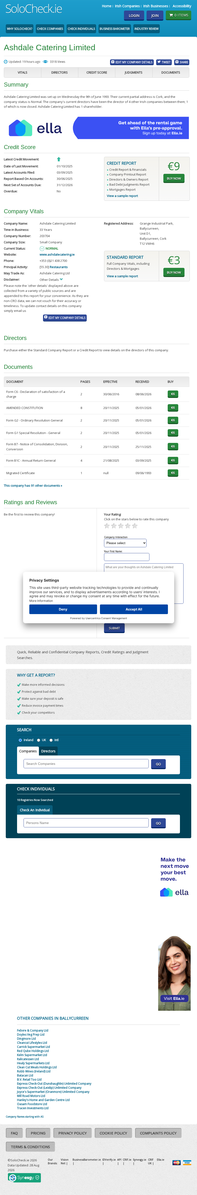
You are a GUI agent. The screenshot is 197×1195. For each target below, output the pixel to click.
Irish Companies (127, 6)
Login (134, 15)
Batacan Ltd (25, 1075)
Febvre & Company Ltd (32, 1030)
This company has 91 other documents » (33, 485)
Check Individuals (81, 29)
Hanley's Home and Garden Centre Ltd (43, 1100)
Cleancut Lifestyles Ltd (32, 1043)
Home (106, 6)
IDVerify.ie (109, 1159)
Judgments (133, 72)
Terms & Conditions (30, 1146)
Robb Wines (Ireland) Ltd (33, 1071)
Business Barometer (115, 29)
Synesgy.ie (139, 1159)
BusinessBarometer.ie (87, 1159)
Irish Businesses (155, 6)
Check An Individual (35, 810)
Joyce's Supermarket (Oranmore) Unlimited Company (53, 1092)
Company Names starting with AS (24, 1116)
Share (184, 62)
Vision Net (64, 1161)
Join (155, 15)
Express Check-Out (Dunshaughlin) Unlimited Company (54, 1084)
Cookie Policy (113, 1133)
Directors (59, 72)
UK (44, 740)
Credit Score (96, 72)
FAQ (14, 1133)
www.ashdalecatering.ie (57, 254)
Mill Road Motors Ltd (31, 1096)
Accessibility (182, 6)
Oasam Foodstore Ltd (32, 1104)
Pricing (38, 1133)
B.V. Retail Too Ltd (29, 1079)
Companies (28, 751)
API (119, 1159)
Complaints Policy (158, 1133)
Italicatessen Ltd (28, 1059)
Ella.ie (160, 1159)
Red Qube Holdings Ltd (33, 1051)
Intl (57, 740)
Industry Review (147, 29)
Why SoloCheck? (19, 29)
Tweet (166, 62)
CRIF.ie (127, 1159)
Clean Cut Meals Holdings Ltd (37, 1067)
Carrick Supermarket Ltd (33, 1047)
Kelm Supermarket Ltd (32, 1055)
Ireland (28, 740)
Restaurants (59, 267)
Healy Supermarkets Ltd (33, 1063)
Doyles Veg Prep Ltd (30, 1034)
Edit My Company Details (134, 62)
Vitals (22, 72)
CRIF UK (151, 1161)
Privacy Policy (72, 1133)
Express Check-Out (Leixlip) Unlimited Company (49, 1088)
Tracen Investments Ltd (33, 1108)
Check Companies (50, 29)
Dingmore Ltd (26, 1039)
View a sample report (122, 196)
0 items (181, 15)
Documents (170, 72)
